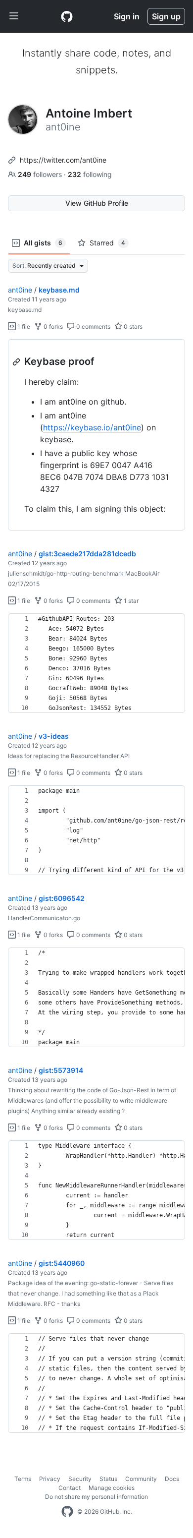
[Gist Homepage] (67, 16)
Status (108, 1478)
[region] (96, 435)
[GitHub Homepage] (67, 1511)
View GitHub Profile (96, 203)
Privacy (49, 1478)
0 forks (52, 326)
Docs (172, 1478)
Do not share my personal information (96, 1496)
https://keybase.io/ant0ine (92, 427)
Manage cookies (112, 1487)
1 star (130, 600)
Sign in (127, 16)
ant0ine (20, 290)
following (90, 174)
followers (41, 174)
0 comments (92, 326)
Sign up (166, 16)
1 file (23, 326)
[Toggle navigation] (14, 16)
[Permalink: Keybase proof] (17, 362)
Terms (22, 1478)
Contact (69, 1487)
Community (141, 1478)
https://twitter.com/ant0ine (63, 160)
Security (80, 1478)
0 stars (132, 326)
